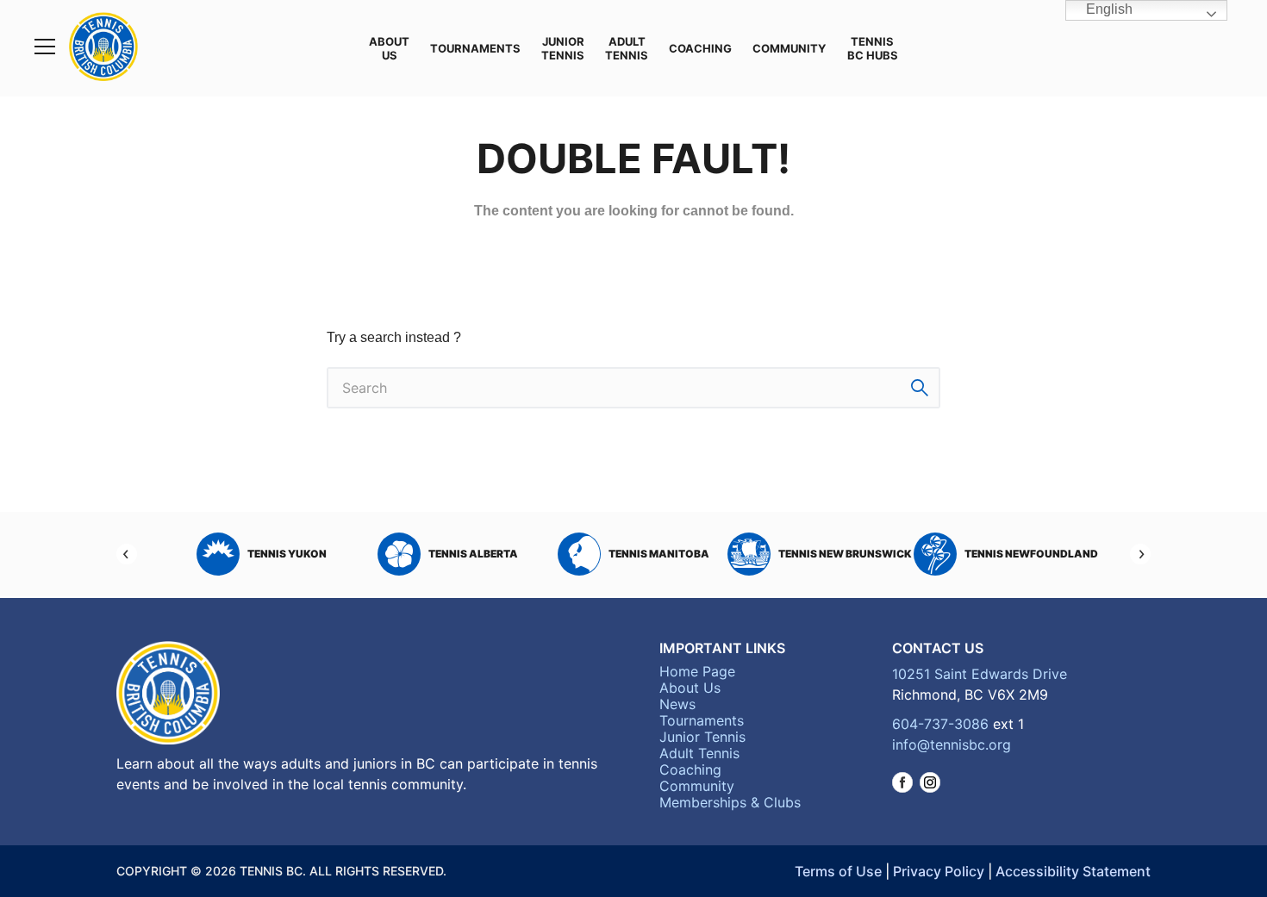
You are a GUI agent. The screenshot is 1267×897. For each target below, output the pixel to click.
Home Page (697, 671)
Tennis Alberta (473, 553)
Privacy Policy (938, 871)
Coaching (700, 48)
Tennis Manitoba (659, 553)
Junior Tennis (562, 48)
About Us (389, 48)
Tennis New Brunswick (845, 553)
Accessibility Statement (1073, 871)
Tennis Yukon (287, 553)
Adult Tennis (626, 48)
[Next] (1140, 554)
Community (789, 48)
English (1108, 9)
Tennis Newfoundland (1031, 553)
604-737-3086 (940, 723)
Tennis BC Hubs (872, 48)
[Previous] (126, 554)
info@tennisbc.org (951, 744)
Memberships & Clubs (730, 802)
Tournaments (475, 48)
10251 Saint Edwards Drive (979, 673)
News (677, 704)
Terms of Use (838, 871)
